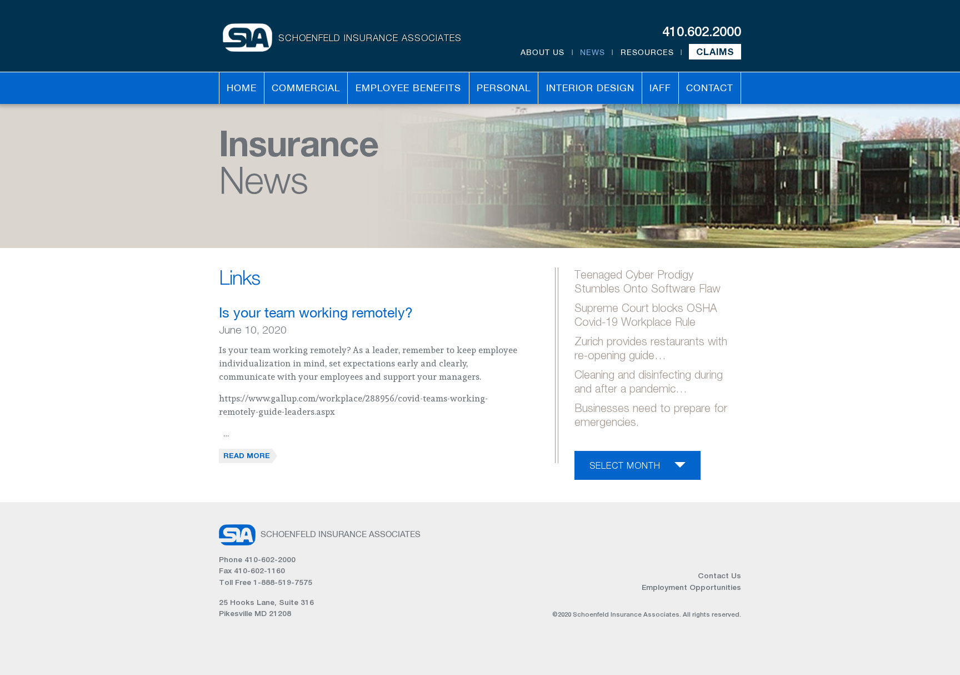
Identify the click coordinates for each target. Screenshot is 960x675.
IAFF (660, 87)
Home (242, 87)
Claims (715, 51)
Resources (647, 52)
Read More (246, 455)
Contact (709, 87)
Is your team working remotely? (316, 312)
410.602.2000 (701, 31)
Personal (504, 87)
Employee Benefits (408, 87)
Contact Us (719, 575)
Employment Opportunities (691, 587)
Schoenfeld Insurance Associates (370, 37)
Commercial (306, 87)
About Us (542, 52)
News (592, 52)
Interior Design (590, 87)
